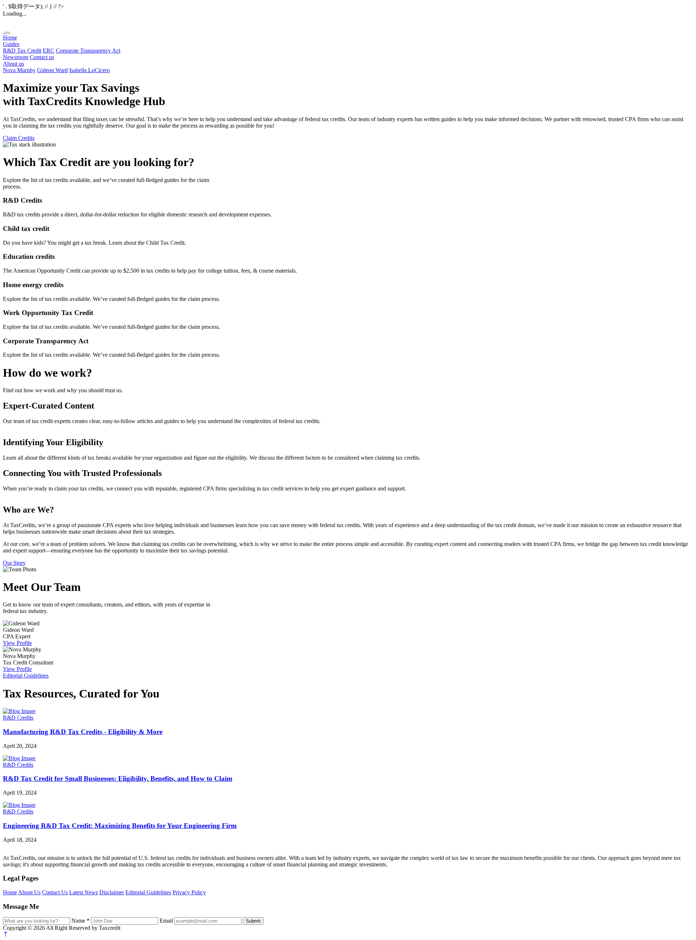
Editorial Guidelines (26, 675)
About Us (29, 892)
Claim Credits (18, 138)
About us (13, 64)
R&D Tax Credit (22, 50)
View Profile (17, 643)
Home (10, 37)
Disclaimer (111, 892)
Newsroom (15, 57)
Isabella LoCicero (89, 70)
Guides (11, 44)
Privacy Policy (189, 892)
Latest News (83, 892)
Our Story (14, 563)
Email (166, 921)
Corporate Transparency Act (88, 50)
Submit (253, 921)
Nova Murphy (19, 70)
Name (80, 921)
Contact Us (55, 892)
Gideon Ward (52, 70)
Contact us (42, 57)
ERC (48, 50)
